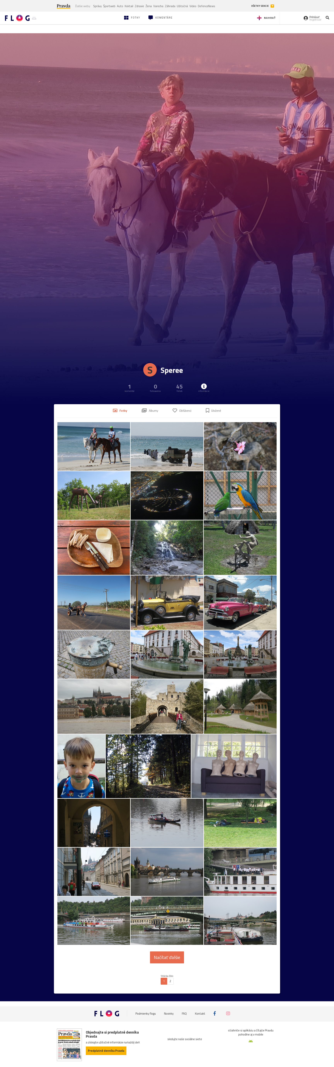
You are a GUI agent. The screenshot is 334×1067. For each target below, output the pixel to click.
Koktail (129, 6)
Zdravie (139, 6)
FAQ (184, 1013)
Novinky (169, 1013)
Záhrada (170, 6)
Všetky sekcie (260, 6)
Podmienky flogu (145, 1013)
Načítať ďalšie (167, 957)
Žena (149, 6)
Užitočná (182, 6)
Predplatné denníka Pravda (106, 1050)
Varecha (158, 6)
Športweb (109, 6)
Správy (97, 6)
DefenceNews (206, 6)
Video (192, 6)
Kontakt (200, 1013)
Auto (120, 6)
